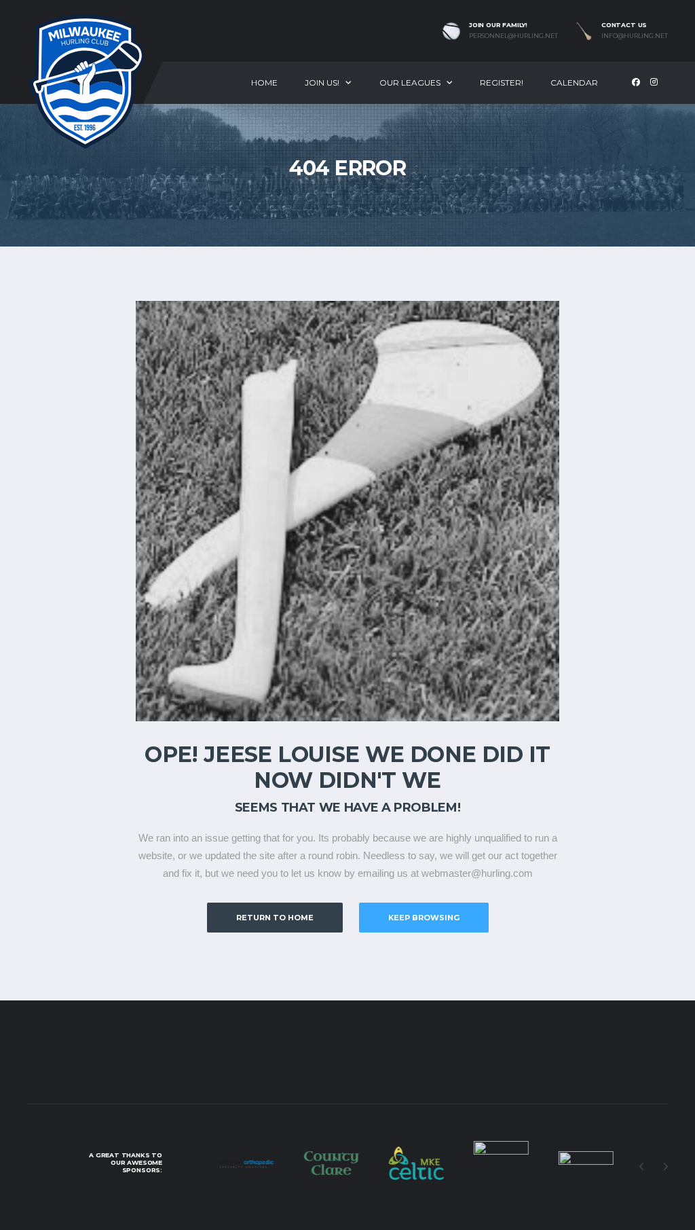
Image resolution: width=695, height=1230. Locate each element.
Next (665, 1167)
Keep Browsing (423, 917)
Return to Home (275, 917)
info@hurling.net (634, 36)
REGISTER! (501, 82)
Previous (641, 1167)
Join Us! (322, 82)
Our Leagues (409, 82)
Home (264, 82)
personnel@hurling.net (513, 36)
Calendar (574, 82)
